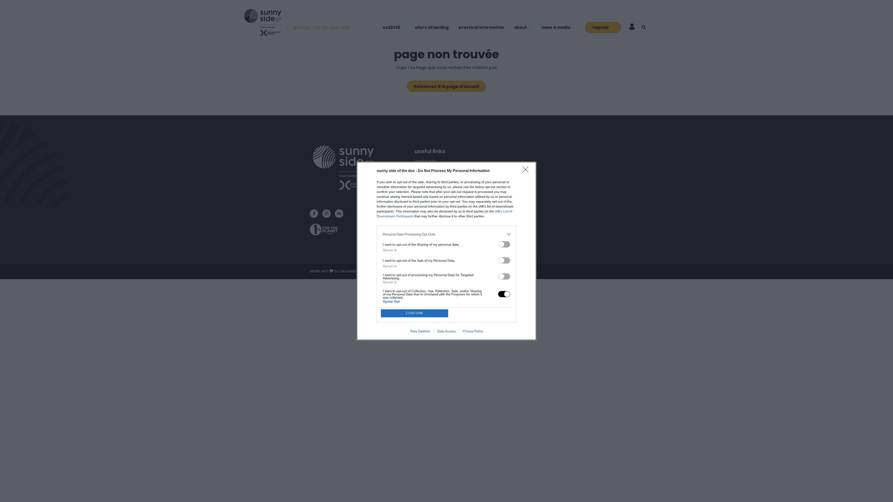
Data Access (446, 331)
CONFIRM (414, 313)
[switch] (504, 244)
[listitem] (446, 234)
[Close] (527, 171)
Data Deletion (420, 331)
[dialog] (446, 251)
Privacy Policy (473, 331)
